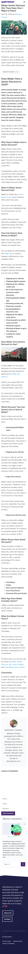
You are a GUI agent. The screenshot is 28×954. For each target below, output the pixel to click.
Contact (7, 919)
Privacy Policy (6, 941)
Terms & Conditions (8, 943)
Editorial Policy (17, 941)
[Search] (23, 864)
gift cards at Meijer (16, 664)
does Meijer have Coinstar (15, 667)
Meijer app (8, 254)
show (17, 72)
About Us (7, 913)
